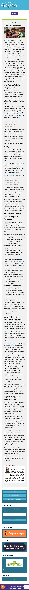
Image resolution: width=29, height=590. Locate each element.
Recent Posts (12, 465)
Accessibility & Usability (18, 588)
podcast (15, 357)
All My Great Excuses (12, 175)
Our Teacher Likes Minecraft (14, 114)
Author (6, 465)
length (13, 330)
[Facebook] (7, 475)
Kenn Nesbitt (15, 468)
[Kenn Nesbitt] (7, 470)
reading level (8, 330)
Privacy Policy (9, 588)
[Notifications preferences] (3, 587)
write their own (20, 261)
